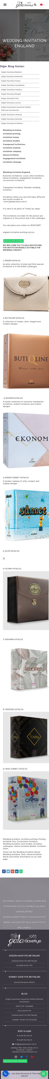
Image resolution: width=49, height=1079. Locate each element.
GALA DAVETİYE (24, 1011)
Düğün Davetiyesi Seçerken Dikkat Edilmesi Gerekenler (16, 108)
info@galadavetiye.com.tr (25, 1044)
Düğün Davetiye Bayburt (11, 72)
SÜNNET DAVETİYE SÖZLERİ (24, 1020)
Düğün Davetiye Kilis (10, 98)
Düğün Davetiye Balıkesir (12, 76)
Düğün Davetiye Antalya (11, 89)
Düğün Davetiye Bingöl (11, 94)
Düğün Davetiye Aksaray (11, 114)
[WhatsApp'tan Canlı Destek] (43, 1073)
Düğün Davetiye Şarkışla (11, 119)
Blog (24, 994)
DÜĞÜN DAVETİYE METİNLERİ (24, 961)
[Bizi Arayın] (5, 1073)
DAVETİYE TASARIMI (24, 1006)
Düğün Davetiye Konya (10, 81)
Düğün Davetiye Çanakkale (12, 85)
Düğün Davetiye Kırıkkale (12, 123)
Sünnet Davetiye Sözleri (24, 982)
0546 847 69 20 (25, 1035)
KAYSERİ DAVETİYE (24, 965)
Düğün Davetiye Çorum (11, 103)
